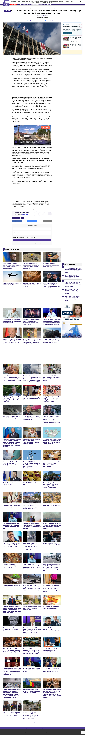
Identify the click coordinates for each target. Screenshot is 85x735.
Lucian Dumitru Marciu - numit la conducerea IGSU (11, 483)
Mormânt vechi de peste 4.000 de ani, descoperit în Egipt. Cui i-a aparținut (32, 284)
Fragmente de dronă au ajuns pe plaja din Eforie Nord (12, 283)
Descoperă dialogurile (68, 33)
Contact (50, 728)
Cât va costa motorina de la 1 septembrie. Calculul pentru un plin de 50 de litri (51, 265)
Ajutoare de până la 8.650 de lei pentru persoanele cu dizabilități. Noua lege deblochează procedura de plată (52, 378)
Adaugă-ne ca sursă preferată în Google (35, 20)
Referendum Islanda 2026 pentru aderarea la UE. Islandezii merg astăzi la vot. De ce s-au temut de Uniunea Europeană (52, 441)
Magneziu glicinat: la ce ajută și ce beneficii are (11, 586)
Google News (25, 214)
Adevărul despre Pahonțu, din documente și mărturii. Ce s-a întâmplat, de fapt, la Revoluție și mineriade (12, 399)
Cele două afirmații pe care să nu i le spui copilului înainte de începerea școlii (32, 608)
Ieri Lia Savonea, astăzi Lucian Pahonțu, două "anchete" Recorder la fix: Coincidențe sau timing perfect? (51, 285)
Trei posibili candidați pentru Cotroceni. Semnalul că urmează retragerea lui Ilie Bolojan (72, 277)
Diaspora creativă (44, 1)
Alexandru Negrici (44, 15)
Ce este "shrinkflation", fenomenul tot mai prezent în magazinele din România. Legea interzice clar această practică (31, 651)
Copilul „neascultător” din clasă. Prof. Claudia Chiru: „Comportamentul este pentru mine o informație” (31, 441)
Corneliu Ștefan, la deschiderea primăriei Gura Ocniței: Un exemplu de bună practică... (11, 713)
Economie (37, 1)
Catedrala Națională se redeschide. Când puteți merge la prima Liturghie (12, 566)
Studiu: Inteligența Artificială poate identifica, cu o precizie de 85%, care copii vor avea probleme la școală (32, 526)
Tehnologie (38, 2)
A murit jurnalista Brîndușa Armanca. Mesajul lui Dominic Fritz (11, 629)
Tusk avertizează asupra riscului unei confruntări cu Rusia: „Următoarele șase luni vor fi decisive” (12, 341)
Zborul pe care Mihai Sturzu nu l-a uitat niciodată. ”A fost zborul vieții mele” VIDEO (32, 418)
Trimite (32, 240)
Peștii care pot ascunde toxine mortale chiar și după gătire (11, 417)
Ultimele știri (13, 1)
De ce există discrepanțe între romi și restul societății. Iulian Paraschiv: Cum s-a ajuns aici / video (11, 526)
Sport (33, 2)
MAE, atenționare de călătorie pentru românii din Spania (51, 607)
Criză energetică (29, 1)
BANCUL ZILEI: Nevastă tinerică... (29, 483)
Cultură (72, 1)
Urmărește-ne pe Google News (52, 20)
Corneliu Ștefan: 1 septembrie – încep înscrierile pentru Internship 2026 (51, 650)
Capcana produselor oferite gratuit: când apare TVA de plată (51, 543)
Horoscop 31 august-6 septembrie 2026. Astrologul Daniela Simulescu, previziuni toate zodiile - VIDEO (32, 322)
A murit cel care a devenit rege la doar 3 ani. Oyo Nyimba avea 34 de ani (32, 398)
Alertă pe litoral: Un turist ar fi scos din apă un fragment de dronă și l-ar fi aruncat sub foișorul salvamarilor (51, 399)
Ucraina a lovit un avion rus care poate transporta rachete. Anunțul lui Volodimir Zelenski (52, 629)
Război (23, 1)
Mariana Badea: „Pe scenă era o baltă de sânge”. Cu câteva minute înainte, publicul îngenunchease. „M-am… (38, 4)
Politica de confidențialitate (24, 728)
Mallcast (44, 2)
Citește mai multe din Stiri (32, 722)
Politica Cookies (34, 728)
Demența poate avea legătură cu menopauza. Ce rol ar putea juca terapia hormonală (12, 321)
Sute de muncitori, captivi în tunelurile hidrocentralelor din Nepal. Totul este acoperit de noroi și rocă (31, 266)
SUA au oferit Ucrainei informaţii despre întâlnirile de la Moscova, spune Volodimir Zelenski (12, 544)
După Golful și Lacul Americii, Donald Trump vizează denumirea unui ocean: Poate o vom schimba (51, 671)
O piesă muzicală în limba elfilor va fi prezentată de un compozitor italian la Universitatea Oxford (52, 505)
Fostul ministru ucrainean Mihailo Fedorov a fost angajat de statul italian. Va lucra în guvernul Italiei (12, 266)
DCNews (6, 3)
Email (48, 220)
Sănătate (67, 1)
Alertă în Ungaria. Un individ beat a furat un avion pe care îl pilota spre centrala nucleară (51, 340)
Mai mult (49, 2)
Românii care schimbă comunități (56, 1)
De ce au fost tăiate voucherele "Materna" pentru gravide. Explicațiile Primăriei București (11, 463)
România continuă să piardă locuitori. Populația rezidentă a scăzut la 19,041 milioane (31, 691)
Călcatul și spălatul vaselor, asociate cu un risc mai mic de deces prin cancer (11, 505)
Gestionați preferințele (43, 728)
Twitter (33, 220)
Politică (18, 1)
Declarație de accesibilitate (59, 728)
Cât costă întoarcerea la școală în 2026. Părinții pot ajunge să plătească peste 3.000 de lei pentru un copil (52, 464)
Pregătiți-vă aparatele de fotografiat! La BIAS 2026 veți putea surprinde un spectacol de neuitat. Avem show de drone (31, 588)
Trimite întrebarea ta (72, 51)
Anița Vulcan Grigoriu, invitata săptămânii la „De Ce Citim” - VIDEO (31, 670)
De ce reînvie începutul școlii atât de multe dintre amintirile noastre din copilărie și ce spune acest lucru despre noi (32, 341)
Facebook (17, 220)
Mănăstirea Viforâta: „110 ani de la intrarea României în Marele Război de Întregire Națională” (11, 650)
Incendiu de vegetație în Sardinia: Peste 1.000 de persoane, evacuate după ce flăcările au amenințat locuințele (52, 526)
